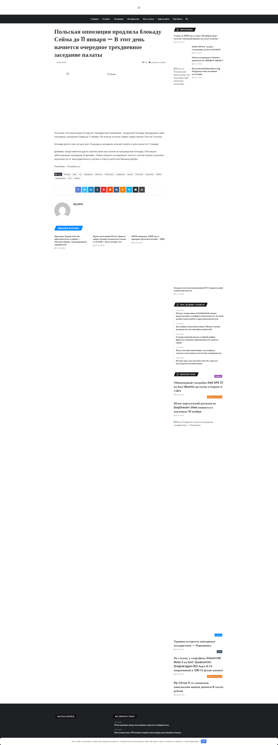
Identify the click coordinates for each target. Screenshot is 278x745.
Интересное (133, 19)
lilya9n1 (78, 204)
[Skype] (129, 190)
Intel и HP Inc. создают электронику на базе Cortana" (206, 48)
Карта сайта (163, 19)
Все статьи (148, 19)
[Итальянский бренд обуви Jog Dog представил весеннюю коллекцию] (182, 176)
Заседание (88, 174)
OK (203, 741)
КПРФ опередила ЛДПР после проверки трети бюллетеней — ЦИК (148, 238)
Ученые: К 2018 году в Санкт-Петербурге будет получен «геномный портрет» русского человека (196, 37)
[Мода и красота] (139, 7)
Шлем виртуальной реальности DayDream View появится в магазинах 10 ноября (195, 407)
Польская (139, 174)
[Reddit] (110, 190)
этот (70, 178)
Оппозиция (109, 174)
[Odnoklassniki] (123, 190)
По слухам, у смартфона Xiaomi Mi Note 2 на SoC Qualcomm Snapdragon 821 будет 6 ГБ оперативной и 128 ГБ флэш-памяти (198, 664)
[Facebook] (78, 190)
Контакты (177, 19)
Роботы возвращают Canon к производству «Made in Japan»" (207, 59)
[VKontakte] (116, 190)
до (80, 174)
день (75, 174)
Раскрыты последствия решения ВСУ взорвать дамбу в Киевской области (198, 289)
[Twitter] (84, 190)
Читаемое (118, 19)
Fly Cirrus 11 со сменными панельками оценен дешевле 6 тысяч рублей (198, 687)
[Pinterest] (104, 190)
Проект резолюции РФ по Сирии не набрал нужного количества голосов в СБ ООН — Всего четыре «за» (109, 239)
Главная (94, 19)
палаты (130, 174)
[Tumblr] (97, 190)
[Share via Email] (135, 190)
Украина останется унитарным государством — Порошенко (194, 643)
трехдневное (60, 178)
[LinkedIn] (91, 190)
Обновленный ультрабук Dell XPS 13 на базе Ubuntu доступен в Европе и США (198, 387)
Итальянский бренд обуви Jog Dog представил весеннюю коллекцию (206, 71)
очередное (120, 174)
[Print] (142, 190)
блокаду (67, 174)
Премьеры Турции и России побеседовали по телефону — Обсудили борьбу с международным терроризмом (70, 240)
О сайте (106, 19)
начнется (98, 174)
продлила (149, 174)
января (77, 178)
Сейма (158, 174)
